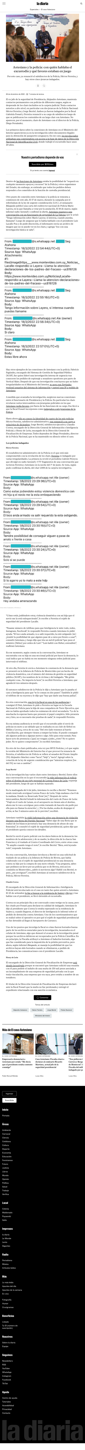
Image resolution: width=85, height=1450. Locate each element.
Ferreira (55, 456)
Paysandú (6, 1216)
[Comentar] (44, 86)
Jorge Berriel (51, 1010)
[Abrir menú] (4, 3)
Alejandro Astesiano (20, 1010)
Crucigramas (8, 1307)
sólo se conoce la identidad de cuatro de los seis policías (46, 418)
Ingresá (52, 170)
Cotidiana (6, 1141)
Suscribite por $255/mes (42, 164)
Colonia (5, 1209)
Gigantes (6, 1246)
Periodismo (7, 1260)
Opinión (5, 1179)
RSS (4, 1364)
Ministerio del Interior (42, 1016)
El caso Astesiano (48, 9)
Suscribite (9, 1100)
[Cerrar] (77, 155)
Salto (4, 1220)
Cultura (5, 1145)
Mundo (5, 1175)
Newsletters (7, 1361)
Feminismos (7, 1160)
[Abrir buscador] (81, 3)
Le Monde (6, 1238)
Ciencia (5, 1137)
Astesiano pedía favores (17, 406)
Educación (7, 1156)
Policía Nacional (66, 1010)
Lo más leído (7, 1282)
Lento (4, 1242)
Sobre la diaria (8, 1342)
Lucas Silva (39, 1076)
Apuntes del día (9, 1286)
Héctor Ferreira (37, 1010)
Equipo (5, 1346)
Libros (5, 1171)
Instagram (6, 1376)
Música (5, 1264)
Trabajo (5, 1190)
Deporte (6, 1149)
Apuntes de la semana (12, 1290)
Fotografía (6, 1300)
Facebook (6, 1380)
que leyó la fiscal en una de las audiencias (48, 702)
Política (5, 1183)
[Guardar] (38, 86)
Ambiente (6, 1130)
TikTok (5, 1383)
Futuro (5, 1164)
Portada (5, 1115)
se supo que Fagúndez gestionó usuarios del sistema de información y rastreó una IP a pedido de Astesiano (42, 387)
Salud (4, 1187)
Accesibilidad (8, 1405)
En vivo (5, 1294)
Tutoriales (6, 1402)
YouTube (6, 1368)
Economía (6, 1153)
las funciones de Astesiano (29, 181)
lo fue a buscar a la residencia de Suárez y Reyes (48, 893)
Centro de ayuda (9, 1398)
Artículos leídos (9, 1268)
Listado (5, 1322)
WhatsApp (6, 1372)
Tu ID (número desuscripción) (10, 1326)
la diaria (5, 1234)
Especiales (34, 9)
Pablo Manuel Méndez (10, 1076)
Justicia (5, 1168)
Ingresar (9, 1093)
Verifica (5, 1194)
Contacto (6, 1413)
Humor (5, 1303)
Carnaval (6, 1134)
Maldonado (7, 1212)
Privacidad (7, 1409)
